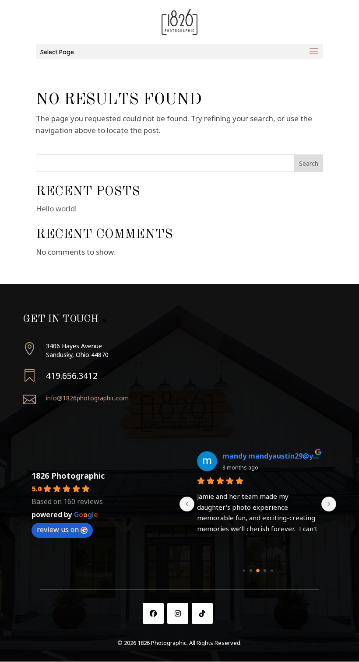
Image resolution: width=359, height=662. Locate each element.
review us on (58, 529)
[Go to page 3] (265, 570)
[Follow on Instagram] (177, 613)
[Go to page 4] (272, 570)
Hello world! (56, 208)
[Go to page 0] (244, 570)
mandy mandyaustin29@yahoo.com (270, 456)
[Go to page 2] (258, 570)
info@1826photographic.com (87, 398)
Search (308, 163)
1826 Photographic (68, 475)
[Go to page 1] (251, 570)
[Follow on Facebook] (153, 613)
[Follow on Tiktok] (202, 613)
